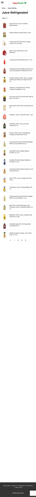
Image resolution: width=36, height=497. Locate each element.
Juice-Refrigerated (14, 8)
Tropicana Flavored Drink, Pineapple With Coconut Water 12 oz (21, 197)
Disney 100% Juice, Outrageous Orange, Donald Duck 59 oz (19, 133)
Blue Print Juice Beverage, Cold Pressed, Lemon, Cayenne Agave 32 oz (21, 207)
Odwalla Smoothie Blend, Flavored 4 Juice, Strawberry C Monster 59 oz (21, 69)
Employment (21, 485)
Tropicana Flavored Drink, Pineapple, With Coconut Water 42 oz (21, 142)
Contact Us (14, 485)
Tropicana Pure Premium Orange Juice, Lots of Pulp (20, 42)
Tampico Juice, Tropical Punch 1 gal (21, 115)
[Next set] (25, 240)
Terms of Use (18, 487)
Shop (3, 8)
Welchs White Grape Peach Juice (20, 32)
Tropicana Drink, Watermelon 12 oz (20, 60)
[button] (14, 240)
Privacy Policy (29, 485)
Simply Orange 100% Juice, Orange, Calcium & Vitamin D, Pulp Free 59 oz (21, 79)
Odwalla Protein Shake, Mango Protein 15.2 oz (19, 152)
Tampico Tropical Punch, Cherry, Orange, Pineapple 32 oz (19, 88)
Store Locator (6, 485)
